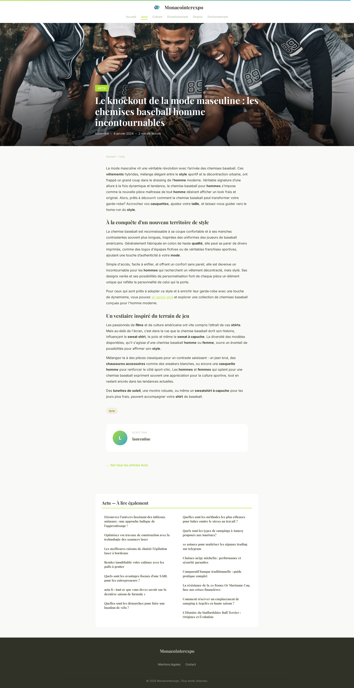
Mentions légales (169, 664)
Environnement (218, 16)
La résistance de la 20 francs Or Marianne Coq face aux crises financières (216, 587)
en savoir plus (162, 297)
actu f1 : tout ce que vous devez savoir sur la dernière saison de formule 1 (135, 591)
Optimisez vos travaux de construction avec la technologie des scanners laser (137, 537)
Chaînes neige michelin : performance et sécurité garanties (212, 560)
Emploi (198, 16)
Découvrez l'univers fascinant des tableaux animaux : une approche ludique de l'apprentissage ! (134, 521)
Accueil (131, 16)
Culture (157, 16)
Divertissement (177, 16)
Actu (144, 16)
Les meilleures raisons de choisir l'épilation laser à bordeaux (135, 551)
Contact (190, 664)
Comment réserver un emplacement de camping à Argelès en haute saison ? (211, 601)
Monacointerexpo (184, 7)
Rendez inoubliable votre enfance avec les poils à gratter (134, 564)
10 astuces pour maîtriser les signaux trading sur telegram (215, 546)
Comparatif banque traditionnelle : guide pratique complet (212, 573)
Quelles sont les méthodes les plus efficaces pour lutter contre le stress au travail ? (214, 519)
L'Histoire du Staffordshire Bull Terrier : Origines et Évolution (212, 614)
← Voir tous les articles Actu (127, 465)
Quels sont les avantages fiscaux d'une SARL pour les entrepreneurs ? (135, 578)
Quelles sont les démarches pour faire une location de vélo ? (134, 605)
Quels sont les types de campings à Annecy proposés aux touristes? (213, 533)
